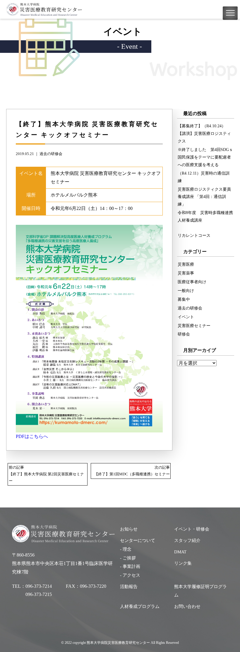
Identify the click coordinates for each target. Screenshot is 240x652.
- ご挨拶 (128, 558)
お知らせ (129, 529)
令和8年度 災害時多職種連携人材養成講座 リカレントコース (205, 224)
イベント (186, 316)
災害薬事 (186, 273)
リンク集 (183, 563)
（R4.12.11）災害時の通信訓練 (203, 177)
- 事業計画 (130, 566)
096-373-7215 (38, 594)
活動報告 (129, 586)
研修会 (184, 334)
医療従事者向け (192, 281)
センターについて (137, 540)
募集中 (184, 299)
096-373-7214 (38, 586)
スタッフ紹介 (187, 540)
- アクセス (130, 575)
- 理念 (125, 549)
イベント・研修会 (191, 529)
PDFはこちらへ (32, 436)
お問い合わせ (187, 606)
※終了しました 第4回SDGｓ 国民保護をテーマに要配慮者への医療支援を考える (206, 157)
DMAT (180, 552)
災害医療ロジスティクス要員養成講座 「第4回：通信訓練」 (204, 197)
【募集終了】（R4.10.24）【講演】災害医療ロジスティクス (204, 133)
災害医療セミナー (194, 325)
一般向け (186, 290)
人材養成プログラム (140, 606)
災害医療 (186, 264)
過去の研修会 (51, 154)
